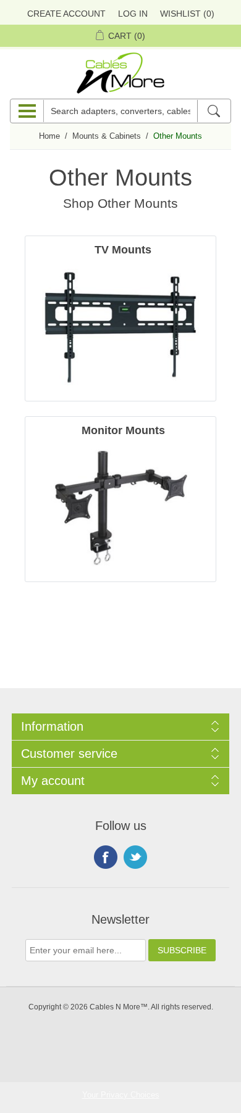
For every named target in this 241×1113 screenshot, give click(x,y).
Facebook (105, 857)
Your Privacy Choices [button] (120, 1094)
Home (49, 136)
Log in (133, 13)
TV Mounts (123, 250)
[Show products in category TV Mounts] (120, 327)
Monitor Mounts (123, 430)
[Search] (213, 111)
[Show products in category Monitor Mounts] (120, 508)
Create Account (66, 13)
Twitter (135, 857)
